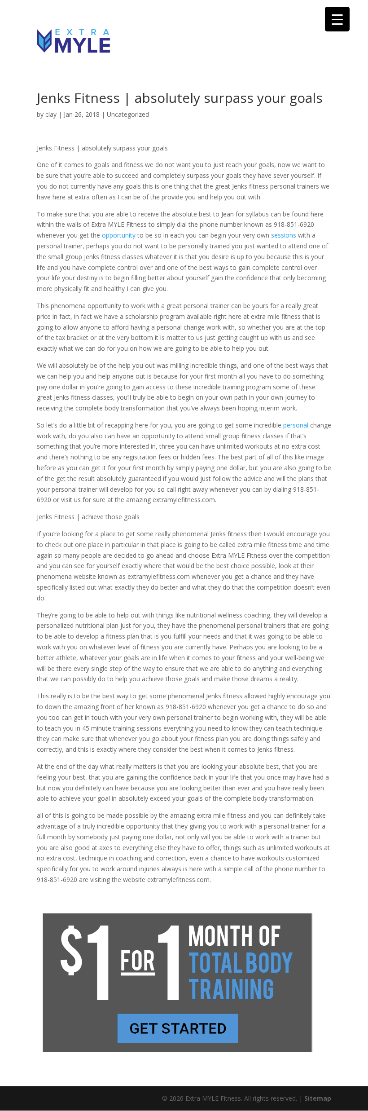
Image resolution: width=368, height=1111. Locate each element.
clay (51, 114)
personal (295, 425)
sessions (283, 235)
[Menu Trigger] (337, 19)
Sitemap (317, 1098)
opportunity (119, 235)
